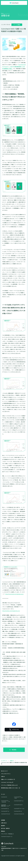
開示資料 (3, 825)
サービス (3, 794)
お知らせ (12, 760)
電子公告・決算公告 (5, 828)
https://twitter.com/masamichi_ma (11, 611)
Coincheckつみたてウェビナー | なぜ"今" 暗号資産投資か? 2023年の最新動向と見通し (14, 66)
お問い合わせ (4, 822)
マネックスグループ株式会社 (6, 833)
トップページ (4, 760)
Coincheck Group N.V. (6, 836)
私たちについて (4, 771)
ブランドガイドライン (5, 773)
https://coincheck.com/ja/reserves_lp (14, 594)
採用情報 (3, 820)
